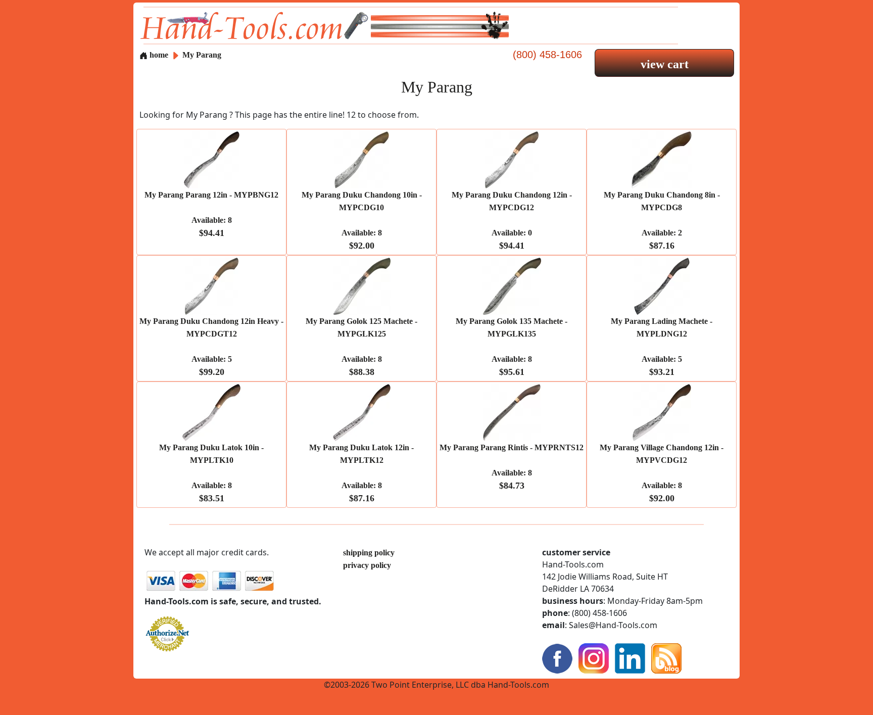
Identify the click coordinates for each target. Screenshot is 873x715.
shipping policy (369, 552)
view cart (665, 64)
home (158, 55)
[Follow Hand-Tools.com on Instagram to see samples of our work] (593, 657)
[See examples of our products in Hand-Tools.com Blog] (666, 657)
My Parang (201, 55)
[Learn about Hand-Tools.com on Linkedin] (630, 657)
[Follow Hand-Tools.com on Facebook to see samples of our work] (557, 657)
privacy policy (367, 565)
